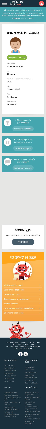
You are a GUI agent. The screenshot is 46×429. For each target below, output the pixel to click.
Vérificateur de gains (13, 285)
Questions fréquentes (13, 313)
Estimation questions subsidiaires (19, 308)
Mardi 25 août (29, 370)
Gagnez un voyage (10, 392)
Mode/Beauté (9, 407)
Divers (14, 417)
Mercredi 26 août (31, 372)
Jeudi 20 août (8, 373)
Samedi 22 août (9, 368)
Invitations (8, 412)
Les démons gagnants (14, 290)
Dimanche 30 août (31, 383)
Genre (9, 71)
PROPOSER (23, 242)
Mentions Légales (21, 347)
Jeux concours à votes (32, 411)
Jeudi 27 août (29, 375)
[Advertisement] (23, 198)
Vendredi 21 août (10, 370)
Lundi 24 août (9, 365)
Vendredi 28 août (31, 378)
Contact (9, 347)
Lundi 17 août (9, 381)
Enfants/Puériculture (11, 409)
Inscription (11, 64)
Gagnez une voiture (11, 395)
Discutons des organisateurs (16, 299)
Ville (8, 86)
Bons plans (28, 349)
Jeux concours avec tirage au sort (31, 394)
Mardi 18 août (9, 378)
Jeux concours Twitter (32, 419)
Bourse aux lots (11, 303)
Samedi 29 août (30, 380)
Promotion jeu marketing (30, 422)
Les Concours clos (11, 294)
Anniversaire (11, 102)
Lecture (7, 417)
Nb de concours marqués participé (19, 79)
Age (8, 94)
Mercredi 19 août (10, 376)
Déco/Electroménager (12, 414)
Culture (7, 404)
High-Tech (8, 398)
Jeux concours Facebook (30, 403)
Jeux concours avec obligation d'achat (31, 408)
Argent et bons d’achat (12, 402)
